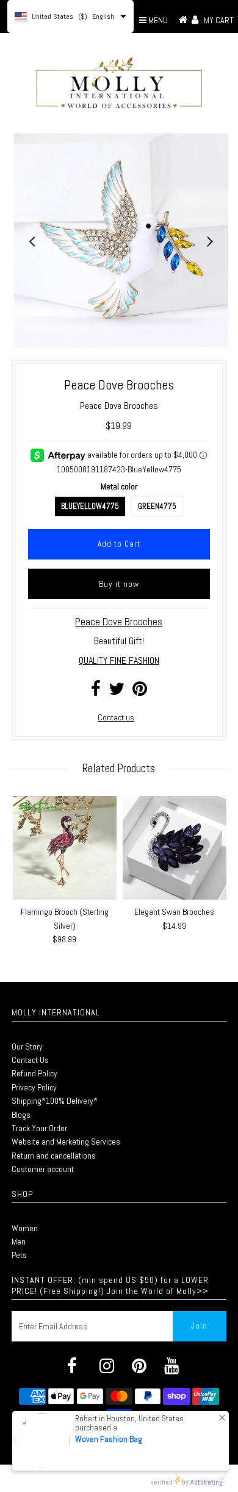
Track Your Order (39, 1128)
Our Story (27, 1046)
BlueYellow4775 (90, 506)
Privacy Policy (34, 1087)
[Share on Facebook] (96, 691)
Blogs (21, 1114)
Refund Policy (34, 1073)
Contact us (116, 717)
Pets (19, 1254)
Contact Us (30, 1059)
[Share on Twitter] (116, 691)
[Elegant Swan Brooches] (174, 848)
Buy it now (119, 583)
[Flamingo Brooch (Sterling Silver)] (65, 848)
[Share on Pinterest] (139, 691)
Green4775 (157, 506)
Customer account (43, 1168)
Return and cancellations (54, 1155)
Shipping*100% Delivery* (55, 1100)
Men (19, 1241)
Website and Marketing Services (66, 1141)
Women (25, 1228)
